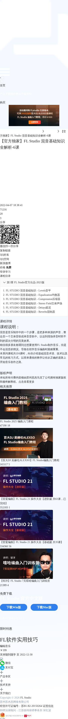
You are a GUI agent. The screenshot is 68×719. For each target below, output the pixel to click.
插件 (13, 94)
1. (27, 290)
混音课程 (51, 131)
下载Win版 (13, 607)
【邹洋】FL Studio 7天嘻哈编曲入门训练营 (25, 580)
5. (27, 307)
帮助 (29, 94)
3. (31, 299)
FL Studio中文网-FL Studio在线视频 (20, 131)
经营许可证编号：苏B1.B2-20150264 (21, 706)
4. (32, 303)
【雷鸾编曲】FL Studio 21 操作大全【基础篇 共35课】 (31, 542)
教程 (18, 94)
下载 (8, 94)
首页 (2, 85)
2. (31, 295)
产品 (2, 94)
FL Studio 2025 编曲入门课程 (16, 421)
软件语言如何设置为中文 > (13, 618)
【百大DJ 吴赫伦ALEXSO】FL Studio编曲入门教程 (29, 460)
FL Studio (25, 697)
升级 (23, 94)
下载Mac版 (44, 607)
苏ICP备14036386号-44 (14, 716)
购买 (2, 102)
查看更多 (29, 381)
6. (29, 311)
